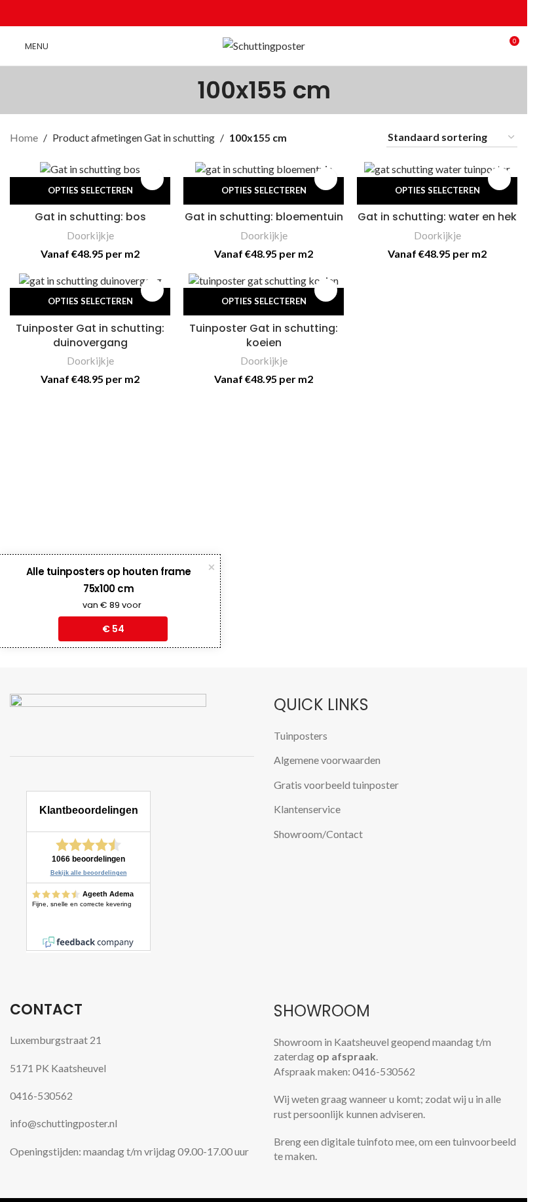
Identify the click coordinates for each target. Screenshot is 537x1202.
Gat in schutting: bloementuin (264, 216)
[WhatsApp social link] (279, 13)
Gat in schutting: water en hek (437, 216)
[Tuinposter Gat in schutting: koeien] (263, 280)
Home (24, 137)
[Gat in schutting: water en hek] (437, 168)
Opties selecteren (90, 190)
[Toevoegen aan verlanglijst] (152, 178)
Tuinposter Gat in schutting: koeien (263, 335)
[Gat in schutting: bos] (90, 168)
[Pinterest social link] (264, 13)
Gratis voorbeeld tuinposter (336, 784)
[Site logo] (264, 44)
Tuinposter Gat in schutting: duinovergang (90, 335)
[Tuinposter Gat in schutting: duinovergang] (90, 280)
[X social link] (248, 13)
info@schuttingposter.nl (63, 1123)
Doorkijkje (90, 235)
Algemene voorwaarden (327, 759)
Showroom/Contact (318, 834)
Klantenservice (307, 809)
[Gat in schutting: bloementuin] (263, 168)
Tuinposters (300, 735)
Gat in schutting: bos (90, 216)
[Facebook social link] (232, 13)
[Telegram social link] (295, 13)
